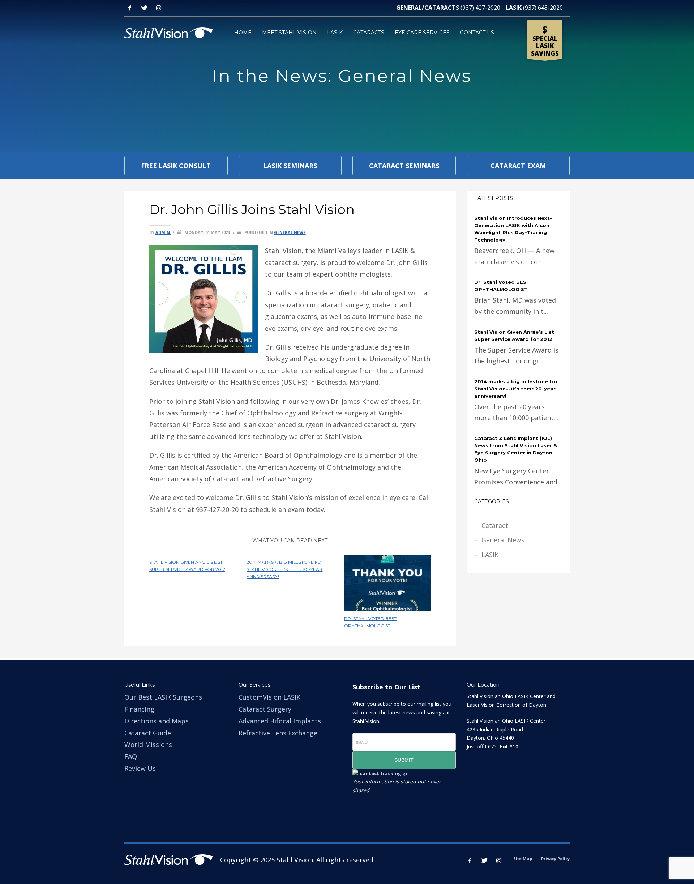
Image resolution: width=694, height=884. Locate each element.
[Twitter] (144, 8)
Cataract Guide (147, 733)
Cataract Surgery (265, 709)
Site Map (522, 858)
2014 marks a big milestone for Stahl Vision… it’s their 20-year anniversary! (286, 569)
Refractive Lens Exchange (278, 733)
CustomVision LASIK (269, 697)
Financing (139, 709)
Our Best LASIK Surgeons (163, 697)
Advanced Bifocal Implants (280, 721)
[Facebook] (129, 8)
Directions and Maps (156, 721)
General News (290, 232)
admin (163, 232)
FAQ (130, 756)
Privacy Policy (555, 858)
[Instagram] (158, 8)
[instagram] (498, 860)
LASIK (489, 554)
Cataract (494, 525)
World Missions (148, 744)
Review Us (140, 768)
